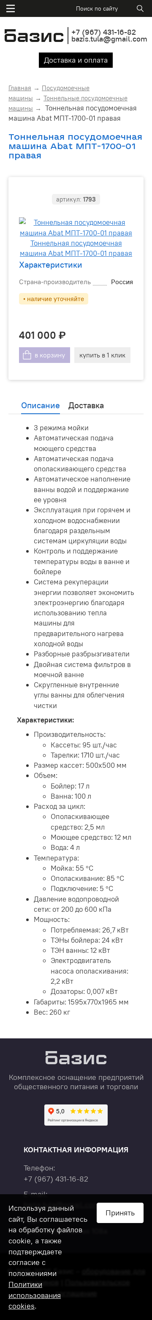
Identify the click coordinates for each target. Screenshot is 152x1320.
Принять (120, 1213)
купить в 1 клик (102, 355)
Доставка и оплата (76, 60)
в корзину (50, 355)
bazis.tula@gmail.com (109, 39)
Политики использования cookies (34, 1295)
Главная (19, 88)
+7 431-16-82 (103, 32)
